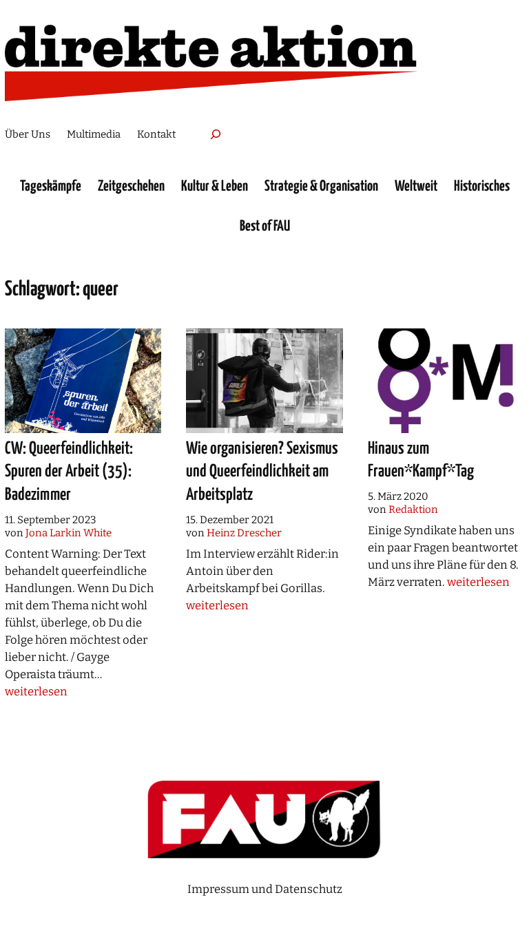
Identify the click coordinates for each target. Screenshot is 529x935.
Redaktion (413, 509)
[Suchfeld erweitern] (215, 134)
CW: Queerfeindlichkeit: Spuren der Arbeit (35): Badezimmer (69, 472)
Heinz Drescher (244, 533)
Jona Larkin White (68, 533)
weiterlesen (36, 691)
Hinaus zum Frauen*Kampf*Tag (421, 461)
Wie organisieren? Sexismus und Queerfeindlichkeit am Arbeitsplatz (262, 472)
